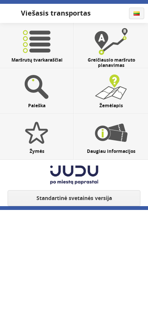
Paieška (37, 105)
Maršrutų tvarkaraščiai (37, 60)
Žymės (37, 151)
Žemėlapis (111, 105)
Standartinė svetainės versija (74, 198)
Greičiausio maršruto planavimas (111, 62)
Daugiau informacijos (111, 151)
